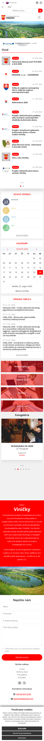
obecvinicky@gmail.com (23, 699)
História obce (22, 672)
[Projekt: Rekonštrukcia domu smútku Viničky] (6, 170)
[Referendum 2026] (6, 101)
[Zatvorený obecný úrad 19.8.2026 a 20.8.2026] (6, 61)
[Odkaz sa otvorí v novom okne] (37, 3)
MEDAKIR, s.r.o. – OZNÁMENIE (25, 75)
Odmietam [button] (22, 738)
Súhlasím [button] (22, 729)
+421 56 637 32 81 (23, 694)
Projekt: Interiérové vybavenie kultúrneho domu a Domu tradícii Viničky (25, 132)
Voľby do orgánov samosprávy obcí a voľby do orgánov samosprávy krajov (25, 90)
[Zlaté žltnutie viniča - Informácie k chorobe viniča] (6, 144)
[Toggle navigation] (39, 17)
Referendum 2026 (20, 102)
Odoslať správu (22, 657)
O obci (22, 669)
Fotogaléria (22, 675)
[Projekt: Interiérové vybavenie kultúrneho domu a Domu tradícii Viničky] (6, 130)
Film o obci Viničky (20, 158)
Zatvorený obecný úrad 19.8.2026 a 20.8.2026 (26, 63)
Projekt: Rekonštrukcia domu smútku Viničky (25, 172)
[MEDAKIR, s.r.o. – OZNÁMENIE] (6, 74)
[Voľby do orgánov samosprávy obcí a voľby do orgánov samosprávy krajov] (6, 88)
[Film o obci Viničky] (6, 157)
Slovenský (12, 2)
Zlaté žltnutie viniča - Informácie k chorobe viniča (26, 145)
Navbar (5, 17)
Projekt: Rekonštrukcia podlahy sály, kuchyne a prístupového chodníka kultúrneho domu (26, 117)
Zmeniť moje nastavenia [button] (22, 733)
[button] (20, 186)
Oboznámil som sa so (22, 650)
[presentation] (20, 182)
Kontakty (22, 678)
